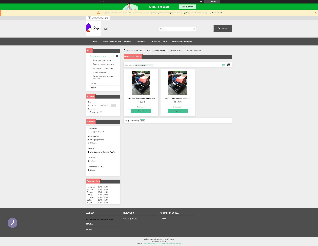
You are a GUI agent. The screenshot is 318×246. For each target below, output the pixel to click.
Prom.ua (171, 239)
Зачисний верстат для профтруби (141, 98)
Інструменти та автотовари (103, 68)
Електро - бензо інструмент (155, 50)
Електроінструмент (175, 50)
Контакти (141, 41)
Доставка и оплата (158, 41)
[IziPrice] (93, 28)
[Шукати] (194, 29)
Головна (93, 41)
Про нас (128, 41)
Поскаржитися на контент (152, 244)
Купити (141, 111)
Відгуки (93, 88)
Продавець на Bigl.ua (159, 241)
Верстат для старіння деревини (177, 98)
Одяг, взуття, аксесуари (102, 60)
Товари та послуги (110, 41)
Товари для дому (99, 72)
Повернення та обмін (182, 41)
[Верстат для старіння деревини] (178, 83)
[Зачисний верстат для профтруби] (141, 83)
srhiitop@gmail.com (97, 140)
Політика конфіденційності (171, 244)
